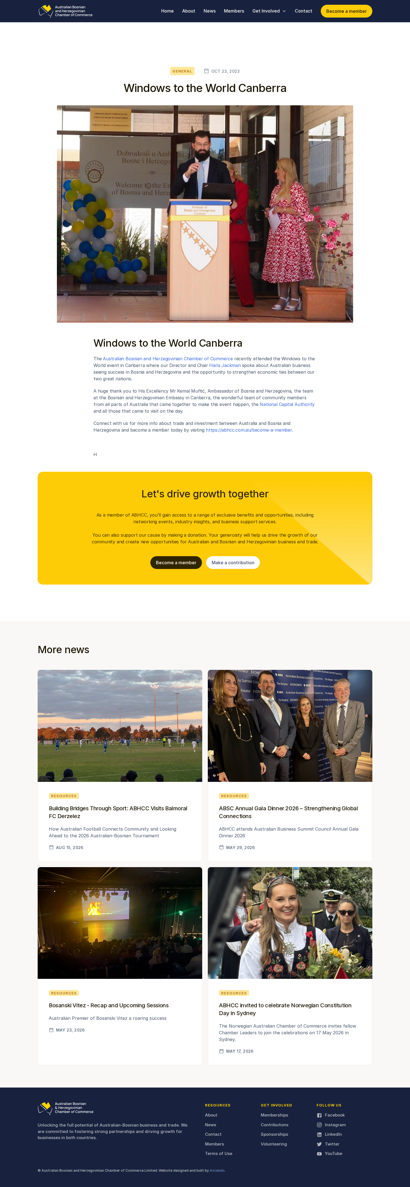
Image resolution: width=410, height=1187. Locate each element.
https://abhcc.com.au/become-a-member (248, 430)
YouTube (333, 1153)
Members (214, 1144)
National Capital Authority (287, 404)
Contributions (274, 1124)
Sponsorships (274, 1134)
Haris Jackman (224, 365)
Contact (213, 1134)
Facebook (335, 1115)
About (211, 1115)
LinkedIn (333, 1134)
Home (167, 11)
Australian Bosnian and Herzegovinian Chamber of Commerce (168, 358)
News (210, 1124)
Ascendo (217, 1170)
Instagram (335, 1124)
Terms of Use (218, 1153)
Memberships (274, 1115)
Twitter (332, 1144)
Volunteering (274, 1144)
